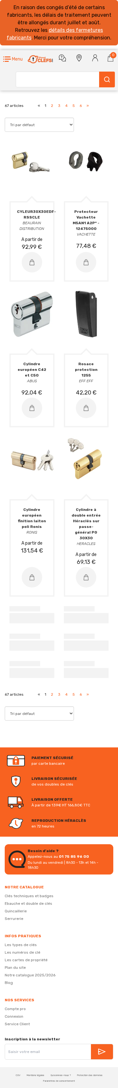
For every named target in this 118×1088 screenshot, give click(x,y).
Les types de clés (21, 945)
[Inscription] (102, 1051)
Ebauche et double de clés (28, 903)
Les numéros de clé (22, 952)
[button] (13, 59)
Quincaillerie (16, 911)
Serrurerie (14, 918)
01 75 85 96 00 (74, 856)
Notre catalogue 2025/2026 (30, 975)
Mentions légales (35, 1075)
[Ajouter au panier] (32, 262)
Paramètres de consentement (59, 1080)
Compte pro (15, 1009)
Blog (9, 982)
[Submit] (107, 79)
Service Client (17, 1024)
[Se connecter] (95, 58)
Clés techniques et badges (29, 896)
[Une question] (62, 58)
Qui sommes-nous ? (61, 1075)
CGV (18, 1075)
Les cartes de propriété (26, 960)
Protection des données (90, 1075)
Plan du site (15, 967)
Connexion (14, 1016)
